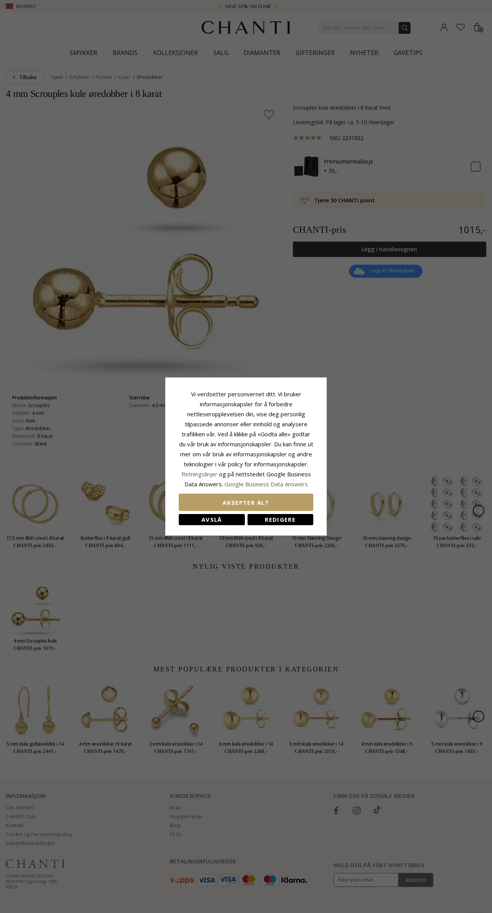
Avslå (211, 519)
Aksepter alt (246, 502)
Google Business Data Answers (266, 484)
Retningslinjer (200, 474)
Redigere (280, 519)
